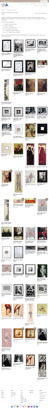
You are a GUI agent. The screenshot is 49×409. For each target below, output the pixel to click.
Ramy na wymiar (13, 392)
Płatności (21, 396)
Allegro (40, 401)
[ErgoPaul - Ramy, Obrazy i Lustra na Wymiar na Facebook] (30, 392)
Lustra (39, 3)
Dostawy (21, 394)
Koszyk (38, 1)
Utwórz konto (32, 1)
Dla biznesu (36, 5)
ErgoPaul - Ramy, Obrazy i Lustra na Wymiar (25, 405)
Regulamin (21, 397)
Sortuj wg (36, 13)
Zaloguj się (27, 1)
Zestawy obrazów (33, 3)
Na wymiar (44, 3)
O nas (21, 393)
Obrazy (26, 3)
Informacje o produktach (23, 399)
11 (27, 384)
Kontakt (21, 392)
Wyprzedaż (45, 5)
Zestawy (2, 394)
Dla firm (12, 396)
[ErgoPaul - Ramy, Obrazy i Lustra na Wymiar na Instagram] (32, 392)
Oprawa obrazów (13, 393)
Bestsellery (21, 3)
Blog (41, 5)
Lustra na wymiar (13, 394)
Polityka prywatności (23, 398)
